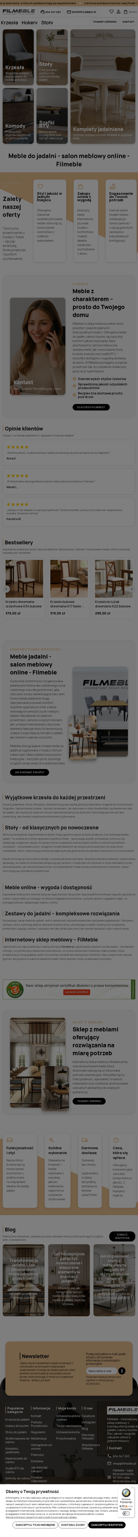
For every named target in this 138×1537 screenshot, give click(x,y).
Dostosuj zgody (73, 1525)
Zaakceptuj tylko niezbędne (35, 1525)
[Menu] (132, 1489)
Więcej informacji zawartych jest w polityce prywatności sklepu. (41, 1517)
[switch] (126, 1513)
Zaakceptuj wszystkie (107, 1525)
